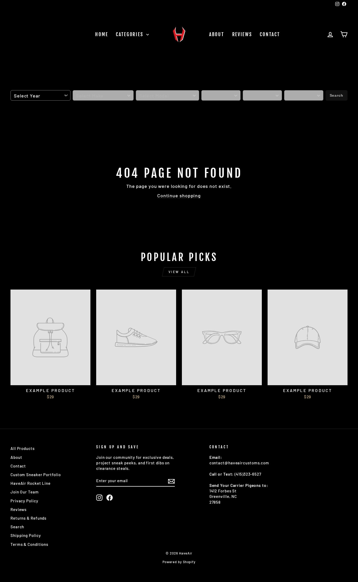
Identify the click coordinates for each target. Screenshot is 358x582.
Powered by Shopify (179, 562)
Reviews (242, 34)
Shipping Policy (25, 535)
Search (336, 95)
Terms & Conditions (29, 544)
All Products (22, 448)
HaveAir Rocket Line (30, 483)
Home (101, 34)
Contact (270, 34)
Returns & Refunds (28, 518)
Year (15, 87)
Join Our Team (24, 491)
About (216, 34)
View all (179, 272)
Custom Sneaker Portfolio (35, 474)
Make (78, 87)
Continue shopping (179, 195)
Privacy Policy (24, 500)
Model (143, 87)
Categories (130, 34)
